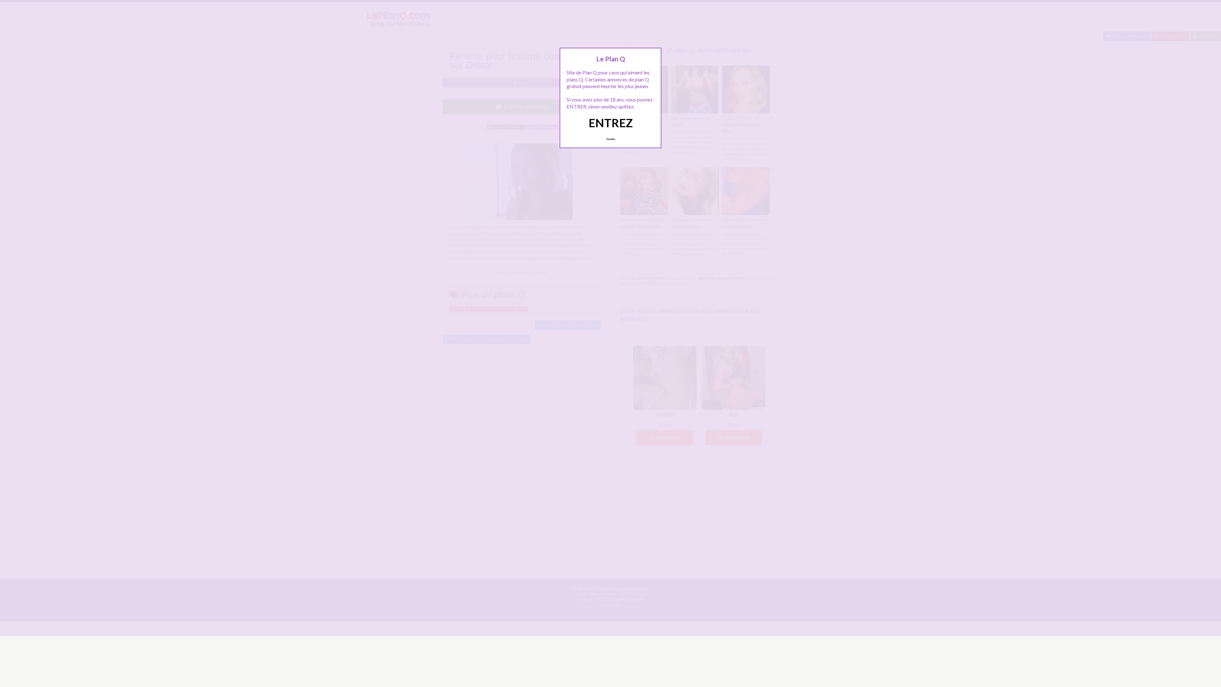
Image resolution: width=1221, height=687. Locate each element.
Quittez (610, 139)
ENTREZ (611, 123)
